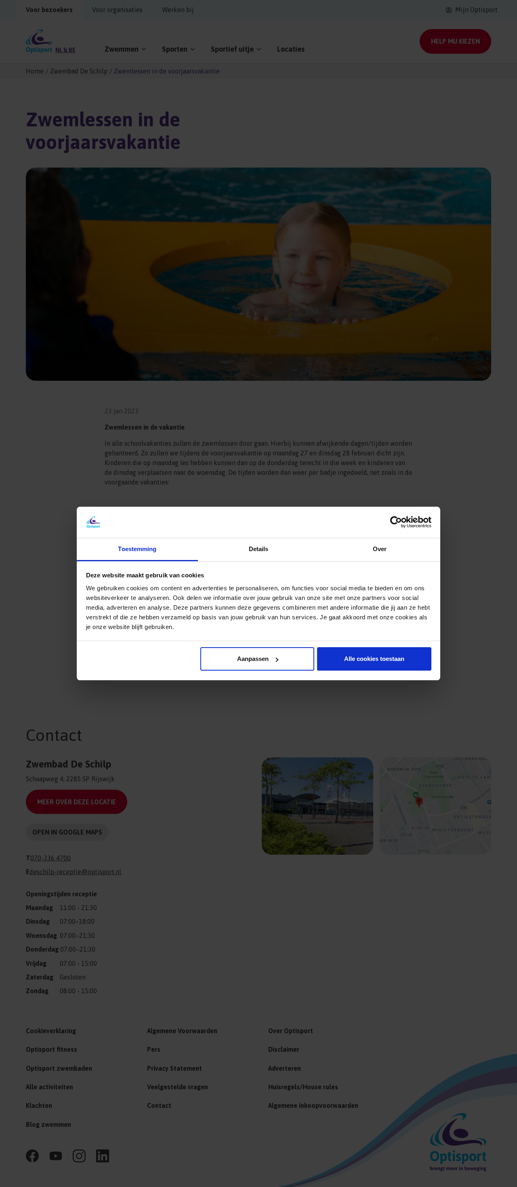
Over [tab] (380, 548)
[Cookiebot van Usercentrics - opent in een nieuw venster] (396, 522)
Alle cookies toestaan (374, 658)
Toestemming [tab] (137, 548)
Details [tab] (259, 548)
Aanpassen (253, 658)
